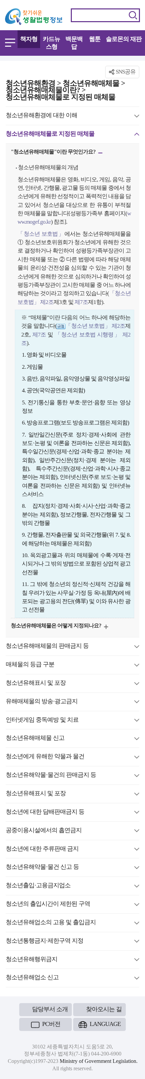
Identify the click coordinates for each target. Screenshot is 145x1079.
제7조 (81, 302)
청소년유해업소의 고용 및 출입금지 (51, 923)
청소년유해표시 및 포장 (36, 683)
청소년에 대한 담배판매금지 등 (45, 812)
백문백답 (74, 43)
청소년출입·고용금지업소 (38, 886)
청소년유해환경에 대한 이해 (41, 116)
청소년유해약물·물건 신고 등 (42, 867)
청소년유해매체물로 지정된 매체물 (50, 134)
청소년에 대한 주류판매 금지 (42, 849)
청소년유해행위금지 (31, 960)
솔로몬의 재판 (124, 39)
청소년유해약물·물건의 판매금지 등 (51, 775)
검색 (133, 15)
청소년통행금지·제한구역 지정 (44, 941)
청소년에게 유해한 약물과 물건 (45, 757)
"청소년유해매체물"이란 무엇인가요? (53, 152)
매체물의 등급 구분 (30, 665)
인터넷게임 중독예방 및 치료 (42, 720)
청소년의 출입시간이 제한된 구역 (48, 904)
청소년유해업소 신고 (32, 978)
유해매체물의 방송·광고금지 (42, 702)
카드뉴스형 (51, 43)
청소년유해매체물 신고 (35, 738)
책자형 (28, 39)
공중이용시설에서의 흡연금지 (44, 831)
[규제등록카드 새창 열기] (61, 326)
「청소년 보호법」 (41, 234)
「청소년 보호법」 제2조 (95, 326)
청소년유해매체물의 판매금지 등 (47, 646)
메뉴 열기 (10, 42)
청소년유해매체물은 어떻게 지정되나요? (56, 626)
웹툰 (94, 39)
